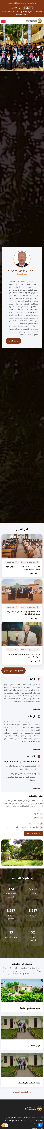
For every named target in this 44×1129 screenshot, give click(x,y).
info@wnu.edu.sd (8, 12)
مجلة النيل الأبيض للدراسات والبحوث (29, 12)
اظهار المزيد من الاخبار (13, 670)
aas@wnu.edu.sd (22, 15)
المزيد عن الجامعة (32, 833)
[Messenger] (40, 1125)
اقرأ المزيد (33, 573)
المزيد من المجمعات (20, 1092)
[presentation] (18, 63)
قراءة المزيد (13, 341)
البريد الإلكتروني (15, 8)
